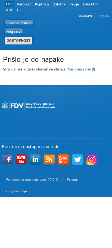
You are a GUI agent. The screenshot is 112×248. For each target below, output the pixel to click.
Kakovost (24, 4)
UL (19, 10)
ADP (9, 10)
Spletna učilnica (19, 23)
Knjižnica (42, 4)
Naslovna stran (80, 69)
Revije (74, 4)
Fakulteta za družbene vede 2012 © (32, 179)
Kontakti (85, 16)
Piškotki (73, 179)
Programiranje (16, 191)
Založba (59, 4)
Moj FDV (14, 32)
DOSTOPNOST (18, 41)
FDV (9, 4)
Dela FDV (90, 4)
